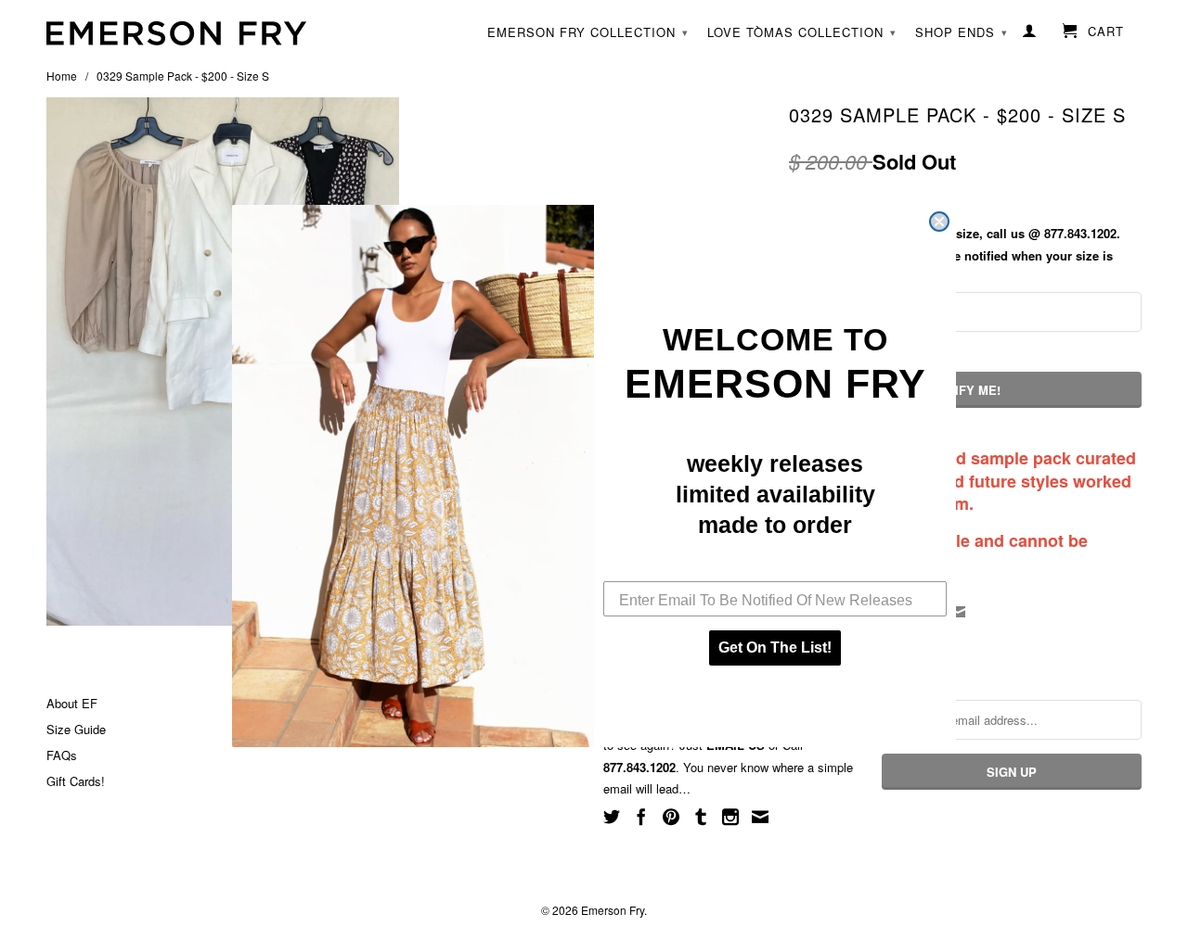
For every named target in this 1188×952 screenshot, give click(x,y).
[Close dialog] (939, 221)
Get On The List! (775, 647)
